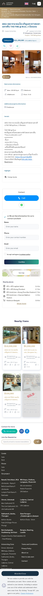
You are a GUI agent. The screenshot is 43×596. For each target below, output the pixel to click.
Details (6, 116)
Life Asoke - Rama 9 (8, 483)
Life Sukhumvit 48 (7, 509)
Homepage (4, 9)
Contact (25, 561)
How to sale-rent (28, 557)
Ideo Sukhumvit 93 (7, 503)
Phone (6, 233)
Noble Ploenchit (26, 488)
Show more (21, 303)
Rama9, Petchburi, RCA (10, 480)
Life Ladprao (24, 505)
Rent (3, 460)
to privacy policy (24, 254)
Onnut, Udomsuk (7, 499)
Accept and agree (13, 254)
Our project (5, 473)
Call (23, 198)
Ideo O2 (23, 536)
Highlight (7, 171)
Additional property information (15, 104)
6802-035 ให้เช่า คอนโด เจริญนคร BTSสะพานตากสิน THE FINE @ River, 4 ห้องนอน (11, 398)
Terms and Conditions (29, 544)
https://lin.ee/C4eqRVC (23, 157)
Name (6, 222)
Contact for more (8, 427)
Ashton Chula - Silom (27, 519)
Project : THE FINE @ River (33, 35)
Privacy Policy (26, 548)
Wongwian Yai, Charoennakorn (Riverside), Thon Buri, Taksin (18, 11)
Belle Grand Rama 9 (8, 486)
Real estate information (12, 84)
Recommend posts (15, 9)
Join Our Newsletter (9, 437)
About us (25, 552)
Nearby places (8, 282)
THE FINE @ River (6, 13)
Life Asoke (5, 489)
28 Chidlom (24, 491)
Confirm (21, 262)
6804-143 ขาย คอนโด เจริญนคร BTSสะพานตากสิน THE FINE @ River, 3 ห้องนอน (11, 351)
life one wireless (26, 485)
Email (6, 244)
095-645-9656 (27, 159)
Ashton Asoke (6, 519)
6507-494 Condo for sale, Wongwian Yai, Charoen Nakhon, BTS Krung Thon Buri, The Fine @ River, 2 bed (31, 351)
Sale (3, 457)
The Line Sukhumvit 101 (9, 506)
